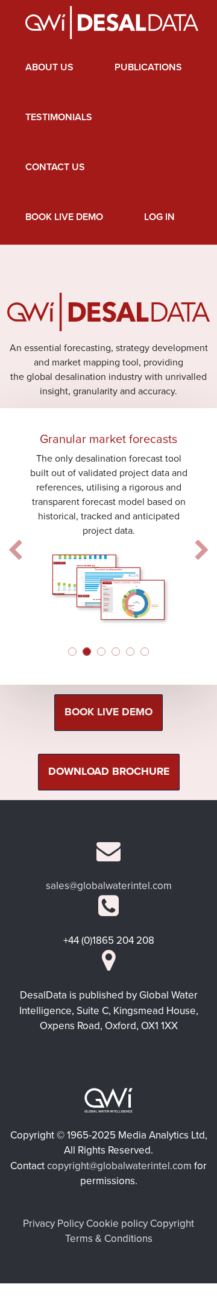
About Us (49, 67)
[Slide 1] (72, 651)
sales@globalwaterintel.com (109, 885)
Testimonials (58, 117)
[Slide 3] (101, 651)
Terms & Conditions (109, 1238)
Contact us (55, 167)
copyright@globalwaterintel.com (119, 1166)
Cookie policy (117, 1223)
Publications (148, 67)
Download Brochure (108, 771)
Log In (159, 217)
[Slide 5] (130, 651)
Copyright (172, 1223)
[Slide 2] (87, 651)
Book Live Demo (64, 217)
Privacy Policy (53, 1223)
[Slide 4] (116, 651)
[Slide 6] (144, 651)
